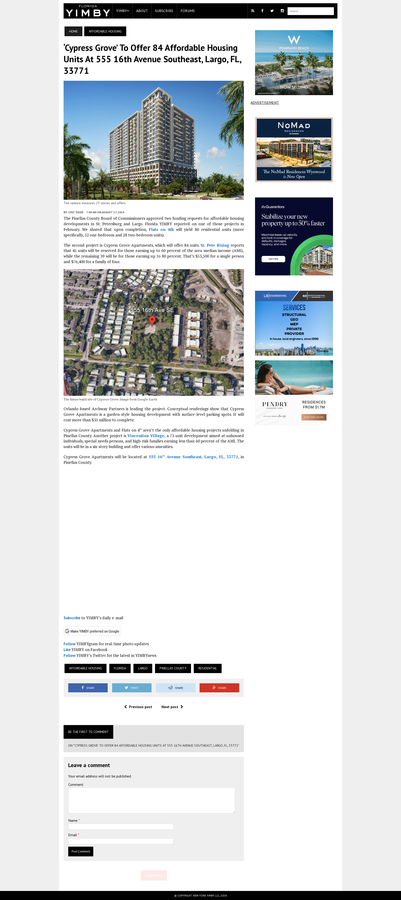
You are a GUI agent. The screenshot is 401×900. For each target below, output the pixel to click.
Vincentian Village (145, 435)
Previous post (140, 706)
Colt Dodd (75, 212)
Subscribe (164, 10)
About (142, 10)
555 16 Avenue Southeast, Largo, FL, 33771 (193, 456)
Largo (143, 668)
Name (73, 820)
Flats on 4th (161, 229)
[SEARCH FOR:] (311, 10)
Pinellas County (173, 668)
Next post (170, 706)
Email (73, 834)
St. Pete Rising (214, 245)
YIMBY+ (122, 10)
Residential (207, 668)
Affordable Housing (85, 668)
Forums (188, 10)
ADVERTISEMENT (265, 102)
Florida (120, 668)
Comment (76, 784)
